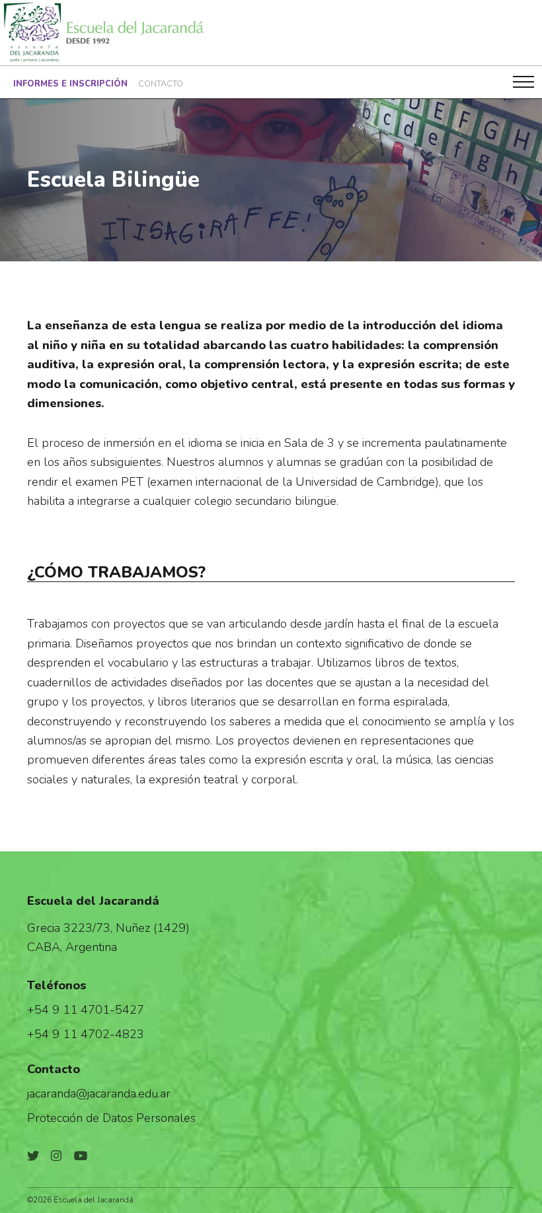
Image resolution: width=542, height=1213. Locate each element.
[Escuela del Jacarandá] (102, 32)
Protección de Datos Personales (111, 1117)
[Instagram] (56, 1156)
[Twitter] (33, 1156)
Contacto (160, 84)
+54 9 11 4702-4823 (85, 1034)
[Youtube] (81, 1156)
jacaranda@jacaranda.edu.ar (99, 1093)
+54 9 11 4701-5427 (85, 1009)
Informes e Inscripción (70, 84)
